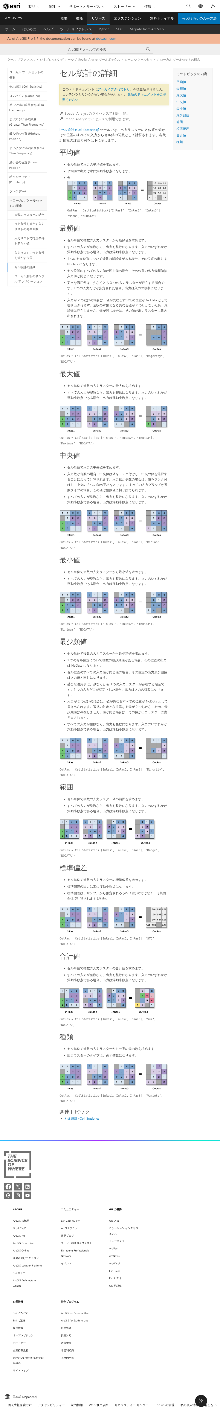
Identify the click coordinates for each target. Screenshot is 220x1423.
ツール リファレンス (76, 29)
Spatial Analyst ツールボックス (99, 59)
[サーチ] (148, 49)
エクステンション (127, 18)
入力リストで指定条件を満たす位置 (29, 255)
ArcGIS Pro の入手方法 (199, 18)
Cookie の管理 (164, 1405)
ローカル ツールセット (140, 59)
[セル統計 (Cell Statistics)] (79, 130)
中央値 (181, 102)
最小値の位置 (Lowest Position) (23, 165)
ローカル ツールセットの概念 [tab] (25, 203)
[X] (18, 1186)
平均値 (181, 82)
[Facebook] (8, 1186)
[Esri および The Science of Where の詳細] (17, 1165)
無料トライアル (162, 18)
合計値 (181, 135)
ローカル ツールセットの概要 (26, 74)
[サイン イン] (213, 6)
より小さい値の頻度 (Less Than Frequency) (26, 150)
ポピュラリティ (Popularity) (19, 179)
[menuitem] (28, 1221)
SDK (119, 29)
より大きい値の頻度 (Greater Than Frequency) (26, 121)
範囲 (179, 122)
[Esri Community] (8, 1195)
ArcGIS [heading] (17, 1209)
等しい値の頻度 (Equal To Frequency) (26, 107)
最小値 (181, 109)
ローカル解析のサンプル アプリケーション (29, 278)
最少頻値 (182, 115)
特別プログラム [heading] (70, 1301)
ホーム (10, 29)
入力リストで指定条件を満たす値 (29, 241)
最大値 (181, 95)
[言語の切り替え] (200, 6)
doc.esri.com (106, 38)
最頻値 (181, 89)
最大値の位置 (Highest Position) (24, 136)
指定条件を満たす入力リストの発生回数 (29, 226)
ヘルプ (48, 29)
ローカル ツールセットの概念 (180, 59)
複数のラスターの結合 (29, 215)
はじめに (29, 29)
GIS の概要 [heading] (115, 1209)
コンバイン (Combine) (24, 96)
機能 (79, 18)
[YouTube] (27, 1195)
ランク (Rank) (18, 191)
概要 (64, 18)
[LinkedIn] (27, 1186)
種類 (179, 142)
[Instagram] (18, 1195)
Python (104, 29)
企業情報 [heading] (18, 1301)
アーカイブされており (114, 89)
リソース (98, 18)
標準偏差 (182, 129)
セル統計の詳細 (24, 267)
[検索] (188, 6)
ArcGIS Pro (13, 18)
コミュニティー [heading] (70, 1209)
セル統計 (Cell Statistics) (25, 86)
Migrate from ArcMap (147, 29)
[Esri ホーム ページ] (12, 6)
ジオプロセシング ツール (57, 59)
